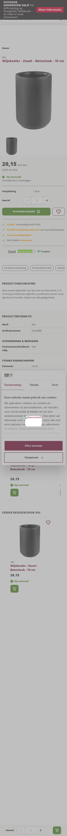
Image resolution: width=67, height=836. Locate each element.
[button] (39, 419)
